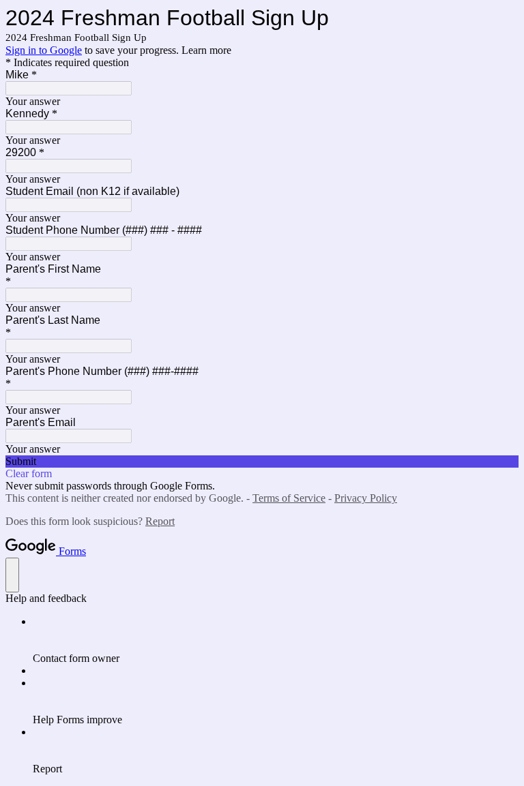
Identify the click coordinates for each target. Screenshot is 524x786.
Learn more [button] (206, 50)
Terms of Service (288, 498)
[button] (262, 461)
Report (160, 521)
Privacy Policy (365, 498)
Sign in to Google (43, 50)
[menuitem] (276, 640)
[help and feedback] (12, 575)
